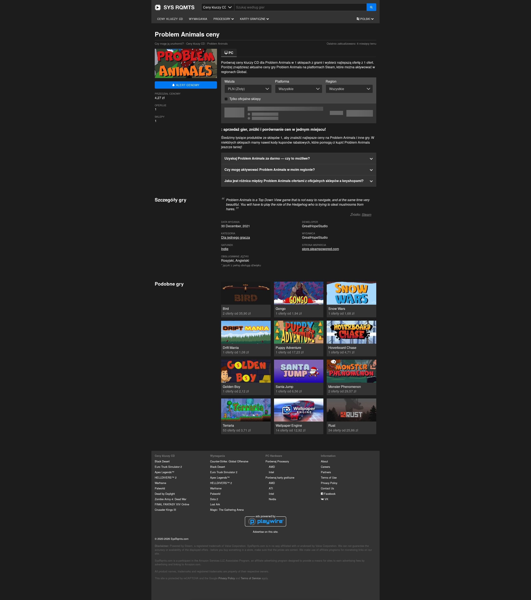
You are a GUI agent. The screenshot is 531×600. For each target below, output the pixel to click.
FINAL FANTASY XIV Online (172, 504)
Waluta (229, 81)
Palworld (160, 488)
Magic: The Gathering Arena (227, 510)
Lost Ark (215, 504)
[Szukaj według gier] (371, 7)
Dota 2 (214, 499)
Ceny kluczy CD (170, 19)
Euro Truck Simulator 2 (168, 467)
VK (326, 499)
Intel (271, 472)
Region (331, 81)
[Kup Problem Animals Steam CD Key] (298, 113)
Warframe (160, 483)
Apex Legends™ (164, 472)
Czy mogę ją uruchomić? (175, 7)
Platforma (282, 81)
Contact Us (327, 488)
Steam (366, 214)
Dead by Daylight (165, 494)
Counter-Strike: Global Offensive (229, 461)
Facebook (329, 494)
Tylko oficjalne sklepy (245, 98)
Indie (224, 248)
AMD (272, 467)
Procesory (222, 19)
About (324, 461)
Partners (326, 472)
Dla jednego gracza (235, 237)
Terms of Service (251, 578)
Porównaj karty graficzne (280, 477)
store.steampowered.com (320, 248)
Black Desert (162, 461)
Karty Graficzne (253, 19)
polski (365, 19)
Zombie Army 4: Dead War (170, 499)
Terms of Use (329, 477)
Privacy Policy (329, 483)
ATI (271, 488)
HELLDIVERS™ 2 (166, 477)
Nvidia (272, 499)
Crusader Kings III (165, 510)
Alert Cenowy (187, 85)
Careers (325, 467)
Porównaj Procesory (277, 461)
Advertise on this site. (265, 532)
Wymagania (198, 19)
